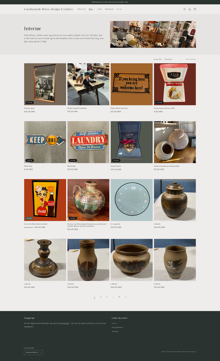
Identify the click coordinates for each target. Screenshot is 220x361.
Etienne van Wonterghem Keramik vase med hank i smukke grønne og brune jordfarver (87, 225)
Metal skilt (28, 166)
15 (119, 297)
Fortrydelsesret (117, 327)
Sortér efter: (158, 59)
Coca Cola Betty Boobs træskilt (35, 224)
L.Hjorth (157, 224)
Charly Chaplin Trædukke (77, 108)
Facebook (65, 323)
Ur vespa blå (115, 224)
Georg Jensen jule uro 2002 (164, 108)
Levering (115, 331)
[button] (184, 9)
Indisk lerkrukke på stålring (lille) (166, 166)
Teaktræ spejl (29, 108)
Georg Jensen (116, 166)
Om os (114, 323)
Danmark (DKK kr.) (32, 352)
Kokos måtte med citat (119, 108)
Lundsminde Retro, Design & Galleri (176, 351)
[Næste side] (125, 296)
